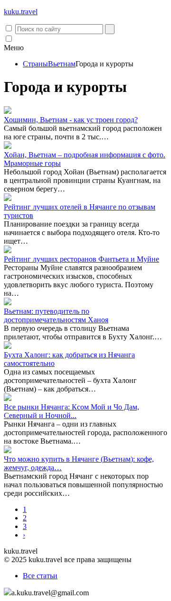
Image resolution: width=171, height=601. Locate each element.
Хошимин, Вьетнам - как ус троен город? (71, 120)
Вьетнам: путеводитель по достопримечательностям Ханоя (56, 315)
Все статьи (40, 576)
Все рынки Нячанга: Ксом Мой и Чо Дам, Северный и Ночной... (71, 411)
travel (21, 12)
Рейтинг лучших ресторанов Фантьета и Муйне (81, 259)
